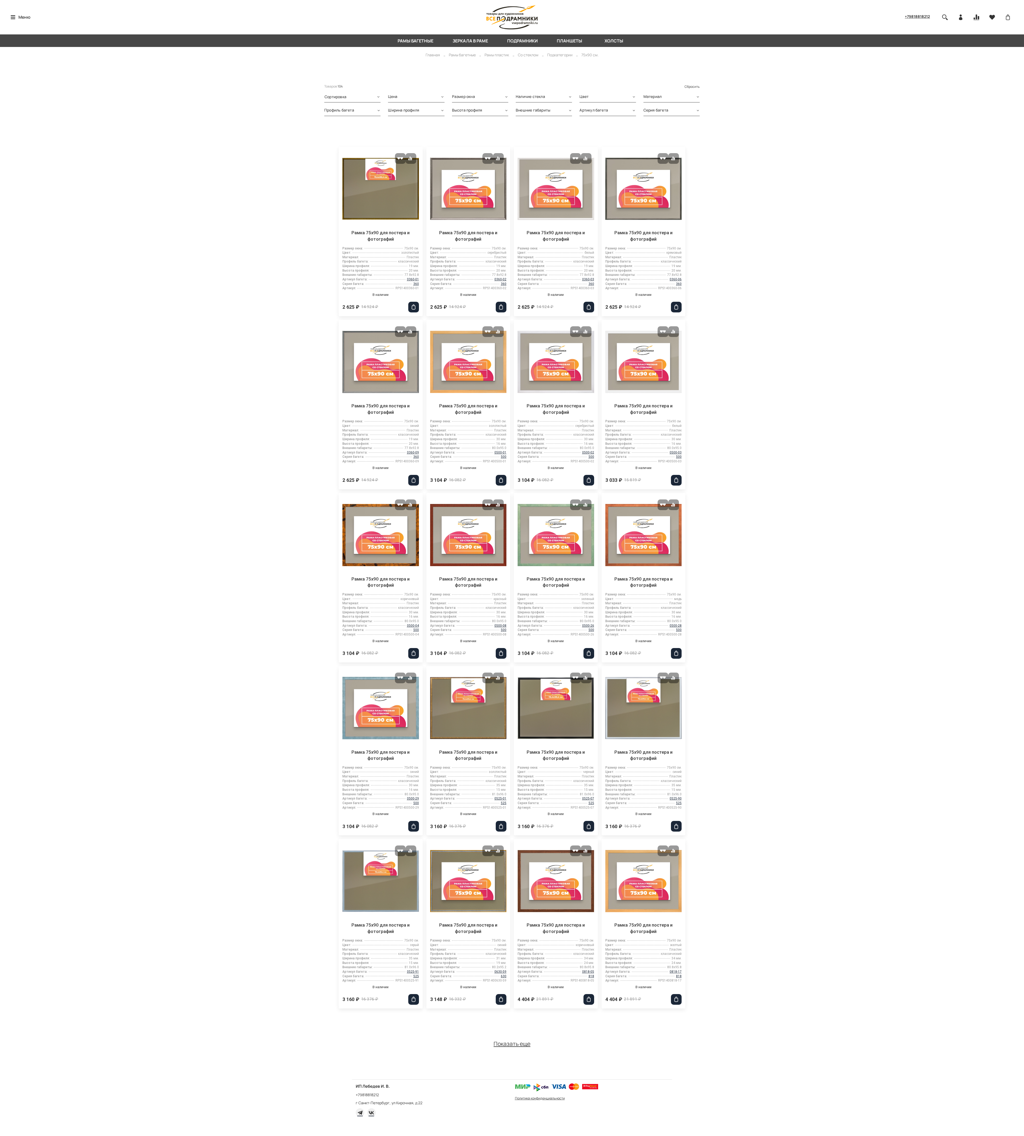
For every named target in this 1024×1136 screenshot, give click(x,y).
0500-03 (676, 452)
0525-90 (676, 798)
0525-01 (500, 798)
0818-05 (588, 972)
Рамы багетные (415, 41)
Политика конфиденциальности (540, 1098)
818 (591, 976)
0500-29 (413, 798)
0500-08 (500, 625)
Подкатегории (560, 54)
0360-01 (413, 279)
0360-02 (500, 279)
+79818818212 (917, 16)
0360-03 (588, 279)
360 (416, 284)
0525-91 (413, 972)
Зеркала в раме (470, 41)
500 (503, 457)
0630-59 (500, 972)
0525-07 (588, 798)
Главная (433, 54)
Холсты (614, 41)
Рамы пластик (497, 54)
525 (503, 803)
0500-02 (588, 452)
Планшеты (569, 41)
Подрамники (522, 41)
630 (503, 976)
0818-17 (676, 972)
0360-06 (676, 279)
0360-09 (413, 452)
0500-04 (413, 625)
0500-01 (500, 452)
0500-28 (676, 625)
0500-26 (588, 625)
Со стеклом (528, 54)
